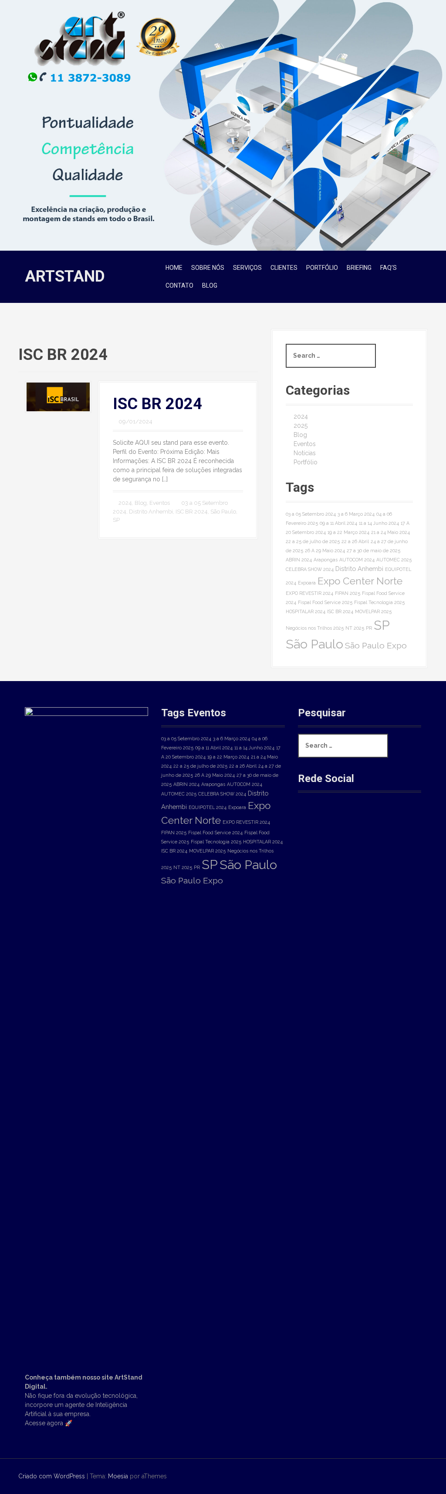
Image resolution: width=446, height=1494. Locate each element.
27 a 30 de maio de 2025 (373, 550)
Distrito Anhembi (151, 511)
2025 (300, 425)
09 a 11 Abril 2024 (338, 523)
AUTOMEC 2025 (394, 559)
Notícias (305, 453)
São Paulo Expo (376, 646)
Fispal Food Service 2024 (215, 832)
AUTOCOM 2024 (357, 559)
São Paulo (223, 511)
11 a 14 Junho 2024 (379, 523)
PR (369, 628)
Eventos (159, 503)
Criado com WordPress (51, 1476)
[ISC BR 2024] (58, 396)
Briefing (359, 267)
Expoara (307, 582)
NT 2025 (354, 628)
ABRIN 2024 (299, 559)
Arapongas (326, 559)
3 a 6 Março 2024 (356, 514)
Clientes (283, 267)
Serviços (247, 267)
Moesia (118, 1476)
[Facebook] (311, 822)
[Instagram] (341, 822)
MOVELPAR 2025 (373, 611)
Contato (179, 285)
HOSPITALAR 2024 (305, 611)
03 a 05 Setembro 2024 (311, 514)
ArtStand (65, 276)
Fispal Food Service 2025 (325, 602)
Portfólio (322, 267)
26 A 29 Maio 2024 (325, 550)
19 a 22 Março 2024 (348, 532)
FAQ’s (388, 267)
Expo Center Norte (360, 581)
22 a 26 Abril (355, 541)
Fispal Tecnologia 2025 (379, 602)
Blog (209, 285)
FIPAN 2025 (347, 593)
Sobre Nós (207, 267)
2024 (125, 503)
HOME (174, 267)
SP (116, 520)
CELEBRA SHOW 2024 (310, 569)
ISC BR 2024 (157, 404)
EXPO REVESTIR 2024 (309, 593)
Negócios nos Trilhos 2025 (315, 628)
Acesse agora (44, 1423)
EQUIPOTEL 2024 (207, 807)
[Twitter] (370, 822)
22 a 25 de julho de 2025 (313, 541)
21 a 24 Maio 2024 (390, 532)
